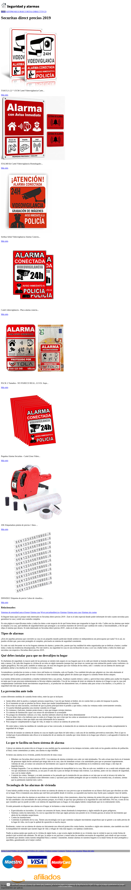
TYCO (43, 11)
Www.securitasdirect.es (50, 612)
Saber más (15, 884)
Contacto (61, 851)
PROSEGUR (15, 11)
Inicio (3, 11)
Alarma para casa (74, 612)
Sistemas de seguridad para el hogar (15, 612)
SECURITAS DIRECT (31, 11)
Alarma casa (35, 612)
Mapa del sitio (88, 851)
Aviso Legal (6, 851)
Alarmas (63, 612)
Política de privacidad (20, 851)
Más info (4, 95)
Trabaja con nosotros (74, 851)
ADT (8, 11)
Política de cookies (36, 851)
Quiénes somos (51, 851)
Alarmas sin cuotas (89, 612)
